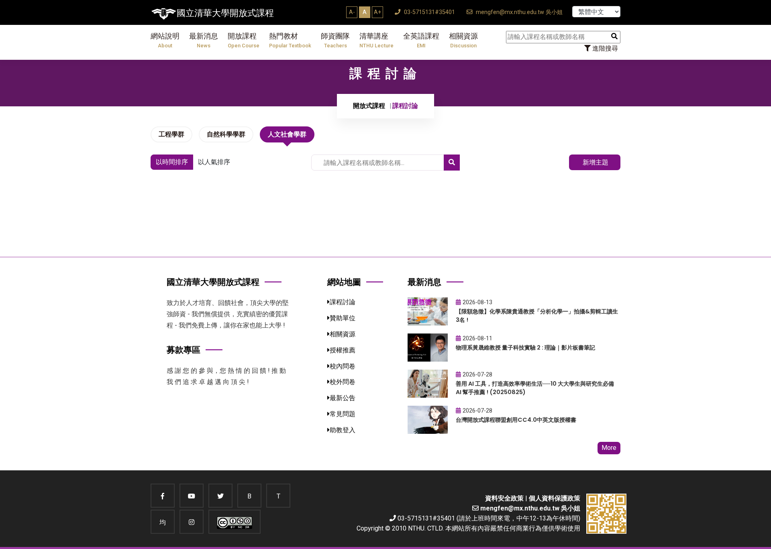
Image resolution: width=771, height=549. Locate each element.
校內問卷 (342, 366)
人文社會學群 (287, 134)
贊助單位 (342, 318)
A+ (377, 12)
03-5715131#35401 (428, 12)
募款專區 (183, 350)
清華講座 (376, 40)
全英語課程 (421, 40)
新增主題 (594, 162)
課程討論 (342, 302)
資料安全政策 (504, 498)
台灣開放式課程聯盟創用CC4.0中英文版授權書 (516, 420)
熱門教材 (290, 40)
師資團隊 (335, 40)
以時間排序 (172, 162)
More (609, 447)
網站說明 (165, 40)
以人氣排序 (214, 162)
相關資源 (463, 40)
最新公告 (342, 398)
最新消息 (203, 40)
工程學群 (171, 134)
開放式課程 (369, 106)
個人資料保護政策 (554, 498)
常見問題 (342, 414)
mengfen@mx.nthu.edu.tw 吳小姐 (518, 12)
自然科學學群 (226, 134)
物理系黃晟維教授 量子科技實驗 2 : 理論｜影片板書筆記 (525, 348)
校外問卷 (342, 382)
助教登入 (342, 430)
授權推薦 (342, 350)
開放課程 (243, 40)
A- (352, 12)
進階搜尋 (604, 48)
